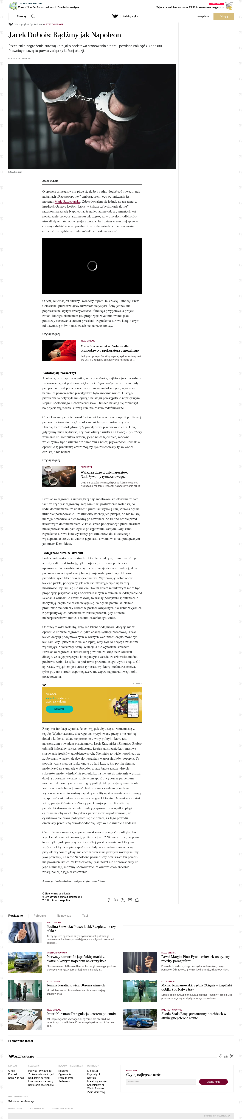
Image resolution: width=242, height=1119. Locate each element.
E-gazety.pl (93, 1074)
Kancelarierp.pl (95, 1085)
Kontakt (12, 1074)
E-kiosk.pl (92, 1070)
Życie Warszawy (96, 1092)
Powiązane (15, 915)
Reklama (63, 1070)
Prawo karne (86, 467)
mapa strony (15, 1108)
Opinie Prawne (37, 24)
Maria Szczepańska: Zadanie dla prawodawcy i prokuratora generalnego (110, 348)
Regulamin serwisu (39, 1077)
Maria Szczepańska (67, 201)
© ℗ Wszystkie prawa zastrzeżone (62, 897)
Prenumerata (66, 1077)
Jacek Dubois (50, 181)
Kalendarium (37, 1108)
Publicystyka (130, 16)
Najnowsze (64, 915)
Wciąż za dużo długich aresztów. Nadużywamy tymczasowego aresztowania (104, 474)
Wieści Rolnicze (96, 1088)
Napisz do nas (16, 1077)
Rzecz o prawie (54, 24)
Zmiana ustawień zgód (41, 1074)
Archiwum (64, 1081)
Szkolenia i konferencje (21, 1101)
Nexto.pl (91, 1077)
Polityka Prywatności (40, 1070)
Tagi (85, 915)
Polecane (40, 915)
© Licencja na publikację (56, 893)
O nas (11, 1070)
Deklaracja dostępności (41, 1085)
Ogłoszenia (64, 1074)
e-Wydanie (203, 16)
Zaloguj (224, 16)
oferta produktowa (63, 1108)
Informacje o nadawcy (40, 1081)
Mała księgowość (96, 1081)
